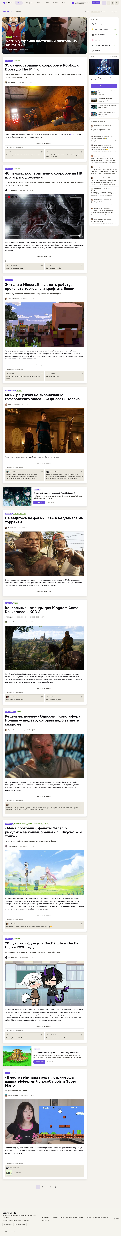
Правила (88, 1217)
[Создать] (104, 3)
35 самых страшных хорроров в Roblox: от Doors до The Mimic (43, 67)
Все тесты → (113, 57)
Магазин (55, 3)
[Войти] (117, 3)
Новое (18, 12)
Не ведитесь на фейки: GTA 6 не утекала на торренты (44, 520)
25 (31, 82)
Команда (54, 1217)
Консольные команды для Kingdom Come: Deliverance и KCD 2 (42, 610)
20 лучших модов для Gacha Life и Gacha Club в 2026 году (41, 945)
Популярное (7, 12)
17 (34, 298)
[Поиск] (108, 3)
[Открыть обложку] (44, 108)
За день (87, 12)
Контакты (45, 1220)
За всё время (113, 12)
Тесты (47, 3)
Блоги (62, 1217)
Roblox (72, 134)
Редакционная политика (74, 1217)
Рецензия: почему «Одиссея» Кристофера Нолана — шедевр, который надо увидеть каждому (42, 720)
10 (50, 1187)
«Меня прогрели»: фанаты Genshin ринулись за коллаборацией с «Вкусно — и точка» (43, 832)
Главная (18, 3)
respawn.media (9, 1213)
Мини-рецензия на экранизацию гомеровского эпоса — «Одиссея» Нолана (42, 397)
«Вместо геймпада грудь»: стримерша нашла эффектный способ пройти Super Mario (40, 1081)
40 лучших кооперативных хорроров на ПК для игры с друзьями (43, 175)
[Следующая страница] (55, 1187)
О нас (63, 3)
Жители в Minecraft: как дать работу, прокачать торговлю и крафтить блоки (39, 286)
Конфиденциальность (100, 1217)
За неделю (95, 12)
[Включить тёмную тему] (112, 3)
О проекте (45, 1217)
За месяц (104, 12)
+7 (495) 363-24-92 (22, 1220)
